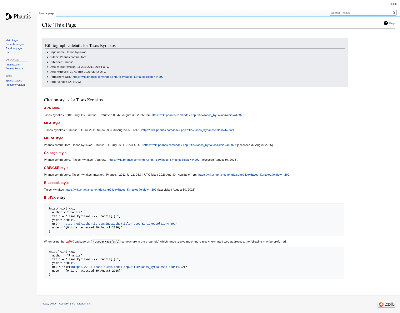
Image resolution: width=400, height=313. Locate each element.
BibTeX (50, 198)
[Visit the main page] (18, 16)
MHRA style (53, 138)
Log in (393, 3)
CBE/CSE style (56, 168)
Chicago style (55, 153)
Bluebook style (56, 183)
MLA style (52, 123)
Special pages (14, 80)
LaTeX (69, 241)
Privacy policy (48, 303)
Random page (14, 48)
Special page (46, 13)
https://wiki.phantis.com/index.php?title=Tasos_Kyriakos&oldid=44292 (118, 76)
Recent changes (15, 44)
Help (392, 23)
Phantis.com (13, 64)
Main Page (12, 40)
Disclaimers (84, 303)
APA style (52, 108)
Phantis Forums (14, 68)
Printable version (15, 84)
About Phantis (67, 303)
